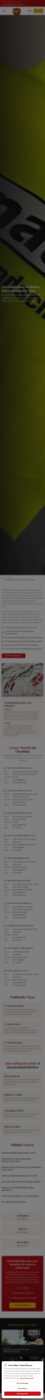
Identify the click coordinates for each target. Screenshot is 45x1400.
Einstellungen (23, 1383)
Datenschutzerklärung (27, 1378)
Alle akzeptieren (22, 1394)
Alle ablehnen (22, 1388)
